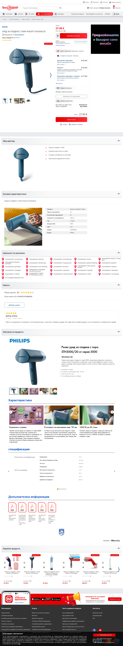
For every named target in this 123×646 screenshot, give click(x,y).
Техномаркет (19, 35)
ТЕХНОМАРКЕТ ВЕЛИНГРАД (37, 263)
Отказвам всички (106, 639)
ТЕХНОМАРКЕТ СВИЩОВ (85, 270)
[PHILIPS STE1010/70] (110, 562)
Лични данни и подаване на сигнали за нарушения (15, 629)
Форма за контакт (98, 613)
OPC (94, 618)
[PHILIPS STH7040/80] (71, 562)
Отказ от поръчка (6, 621)
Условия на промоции (7, 624)
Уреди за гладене (26, 19)
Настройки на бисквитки (105, 642)
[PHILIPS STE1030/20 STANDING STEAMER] (51, 562)
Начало (4, 19)
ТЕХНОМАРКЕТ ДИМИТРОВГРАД (87, 263)
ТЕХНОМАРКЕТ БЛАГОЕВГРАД (62, 259)
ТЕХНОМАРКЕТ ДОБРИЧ (109, 263)
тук (19, 644)
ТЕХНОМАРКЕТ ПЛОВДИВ (13, 270)
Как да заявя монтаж (68, 615)
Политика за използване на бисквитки (12, 626)
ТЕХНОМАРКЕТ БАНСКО (36, 259)
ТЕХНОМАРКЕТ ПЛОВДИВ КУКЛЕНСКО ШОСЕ (37, 270)
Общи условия (5, 613)
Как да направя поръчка (69, 629)
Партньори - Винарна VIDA (69, 624)
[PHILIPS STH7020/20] (32, 562)
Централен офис (97, 615)
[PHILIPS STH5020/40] (90, 562)
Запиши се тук (115, 599)
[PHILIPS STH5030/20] (12, 562)
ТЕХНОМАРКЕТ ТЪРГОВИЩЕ (110, 274)
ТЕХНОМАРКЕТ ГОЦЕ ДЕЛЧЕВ (62, 263)
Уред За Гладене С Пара (77, 209)
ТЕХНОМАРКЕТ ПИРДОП (109, 266)
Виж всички (59, 83)
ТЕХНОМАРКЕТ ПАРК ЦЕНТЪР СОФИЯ (86, 266)
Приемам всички (106, 635)
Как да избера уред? (67, 613)
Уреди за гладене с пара (37, 19)
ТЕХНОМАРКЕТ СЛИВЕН (12, 274)
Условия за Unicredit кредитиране (41, 629)
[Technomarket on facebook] (94, 630)
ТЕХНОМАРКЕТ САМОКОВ (61, 270)
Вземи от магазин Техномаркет (41, 613)
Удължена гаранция (37, 618)
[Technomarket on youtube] (100, 630)
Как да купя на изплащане (69, 618)
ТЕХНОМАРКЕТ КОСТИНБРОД (38, 266)
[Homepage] (10, 8)
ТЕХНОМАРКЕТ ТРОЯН (84, 274)
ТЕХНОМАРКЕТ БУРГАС (84, 259)
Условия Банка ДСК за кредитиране (42, 624)
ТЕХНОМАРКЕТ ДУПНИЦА (13, 266)
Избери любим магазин (64, 92)
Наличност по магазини (71, 96)
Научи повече (19, 602)
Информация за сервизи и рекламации (73, 621)
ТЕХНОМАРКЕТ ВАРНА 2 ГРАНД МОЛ (111, 259)
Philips (72, 232)
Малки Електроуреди (14, 19)
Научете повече (60, 45)
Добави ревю (14, 305)
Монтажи (34, 615)
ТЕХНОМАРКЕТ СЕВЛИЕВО (110, 270)
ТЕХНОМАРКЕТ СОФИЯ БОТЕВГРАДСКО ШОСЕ (36, 274)
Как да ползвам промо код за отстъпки (73, 626)
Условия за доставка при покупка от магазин (14, 618)
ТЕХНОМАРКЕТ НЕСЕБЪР (60, 266)
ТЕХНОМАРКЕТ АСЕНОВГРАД (14, 259)
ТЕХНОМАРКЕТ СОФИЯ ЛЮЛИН (63, 274)
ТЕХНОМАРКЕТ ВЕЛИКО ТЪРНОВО (12, 263)
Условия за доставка (7, 615)
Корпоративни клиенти (38, 626)
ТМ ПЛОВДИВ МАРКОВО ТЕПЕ (14, 278)
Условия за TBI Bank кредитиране (41, 621)
